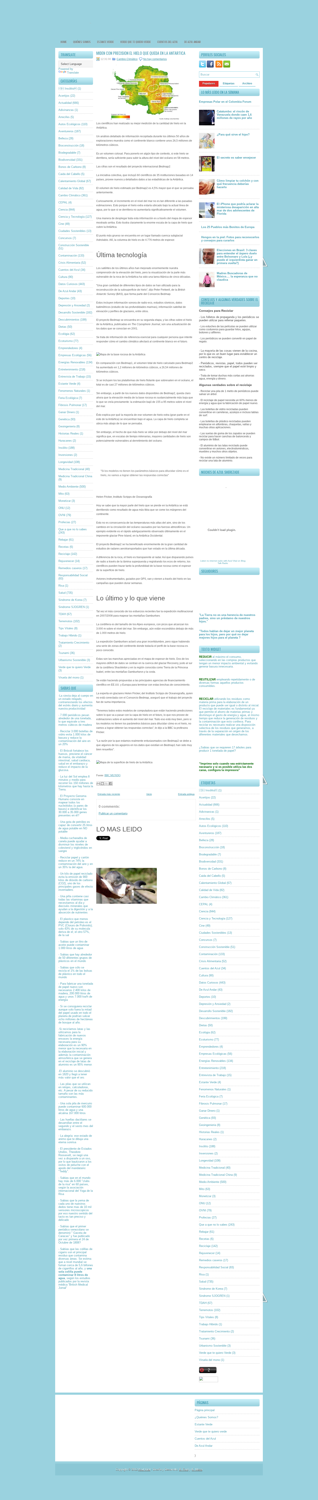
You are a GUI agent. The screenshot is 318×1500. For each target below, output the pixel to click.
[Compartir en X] (106, 783)
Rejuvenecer (66, 561)
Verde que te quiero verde (135, 42)
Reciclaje (64, 554)
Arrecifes (64, 117)
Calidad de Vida (68, 188)
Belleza (63, 138)
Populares (208, 83)
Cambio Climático (69, 195)
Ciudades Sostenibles (72, 231)
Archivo (247, 83)
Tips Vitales (65, 628)
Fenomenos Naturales (72, 390)
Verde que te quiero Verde (74, 667)
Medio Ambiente (68, 486)
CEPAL (62, 202)
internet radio (216, 561)
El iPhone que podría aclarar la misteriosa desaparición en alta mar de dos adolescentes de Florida (238, 208)
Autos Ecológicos (69, 124)
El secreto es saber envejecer (236, 157)
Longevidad (65, 462)
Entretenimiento (68, 369)
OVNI (61, 515)
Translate (73, 72)
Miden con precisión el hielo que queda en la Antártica (140, 53)
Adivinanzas (66, 110)
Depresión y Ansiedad (72, 305)
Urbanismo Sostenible (72, 660)
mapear (63, 802)
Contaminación (67, 255)
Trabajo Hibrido (67, 635)
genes (83, 812)
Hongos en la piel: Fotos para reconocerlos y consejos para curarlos (230, 239)
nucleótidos (65, 805)
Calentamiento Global (71, 181)
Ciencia (63, 209)
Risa (61, 585)
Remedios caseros (70, 568)
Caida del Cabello (69, 174)
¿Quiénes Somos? (206, 1417)
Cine (61, 223)
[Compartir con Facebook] (110, 783)
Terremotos (65, 621)
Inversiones (65, 454)
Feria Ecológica (68, 398)
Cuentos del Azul (167, 42)
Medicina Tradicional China (75, 476)
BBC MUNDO (112, 775)
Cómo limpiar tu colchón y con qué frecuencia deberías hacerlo (238, 184)
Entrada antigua (186, 794)
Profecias (64, 522)
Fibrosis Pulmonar (69, 405)
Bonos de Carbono (70, 166)
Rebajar (63, 539)
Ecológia (63, 333)
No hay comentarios (155, 59)
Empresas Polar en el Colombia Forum (225, 101)
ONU (61, 508)
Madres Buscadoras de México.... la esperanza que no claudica (237, 276)
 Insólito (67, 88)
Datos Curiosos (68, 284)
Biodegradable (67, 152)
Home (64, 42)
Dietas (62, 326)
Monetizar (64, 500)
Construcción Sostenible (73, 245)
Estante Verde (105, 42)
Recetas (63, 546)
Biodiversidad (66, 159)
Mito (61, 493)
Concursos (65, 238)
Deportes (64, 298)
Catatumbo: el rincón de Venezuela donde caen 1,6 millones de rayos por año (234, 115)
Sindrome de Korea (70, 599)
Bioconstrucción (68, 145)
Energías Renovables (71, 362)
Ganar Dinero (66, 412)
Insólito (62, 447)
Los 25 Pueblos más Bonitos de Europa (227, 227)
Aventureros (66, 131)
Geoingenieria (66, 426)
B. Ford (183, 1469)
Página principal (205, 1410)
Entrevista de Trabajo (71, 376)
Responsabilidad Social (73, 575)
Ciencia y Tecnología (71, 216)
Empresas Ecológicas (72, 355)
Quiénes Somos (82, 42)
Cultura (62, 277)
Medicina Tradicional (71, 469)
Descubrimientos (68, 319)
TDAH (62, 614)
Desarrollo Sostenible (71, 312)
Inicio (149, 794)
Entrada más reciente (109, 794)
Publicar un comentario (113, 813)
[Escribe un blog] (102, 783)
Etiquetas (228, 83)
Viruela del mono (68, 677)
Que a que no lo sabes (72, 529)
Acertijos (63, 95)
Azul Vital (232, 561)
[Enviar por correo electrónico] (98, 783)
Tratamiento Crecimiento (73, 642)
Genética (64, 419)
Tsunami (63, 653)
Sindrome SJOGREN (71, 607)
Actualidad (65, 102)
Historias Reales (68, 433)
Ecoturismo (65, 341)
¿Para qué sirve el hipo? (233, 134)
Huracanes (65, 440)
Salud (62, 592)
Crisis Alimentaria (69, 262)
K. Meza (197, 1469)
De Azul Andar (192, 42)
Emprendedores (68, 348)
